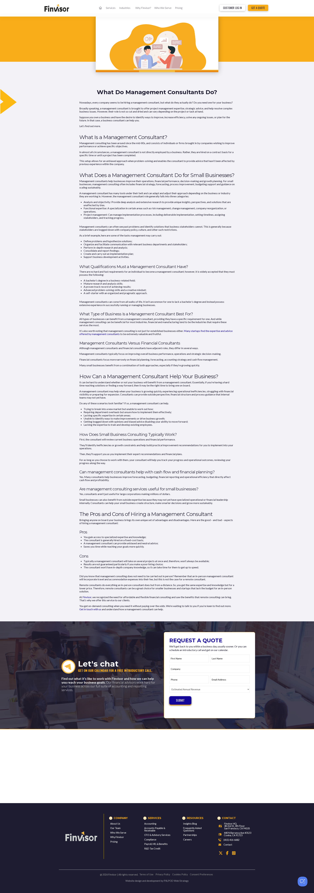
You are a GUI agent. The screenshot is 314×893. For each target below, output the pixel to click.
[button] (111, 7)
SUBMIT (180, 700)
